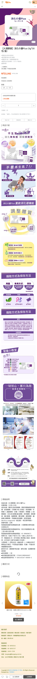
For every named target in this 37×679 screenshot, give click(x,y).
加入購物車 (16, 677)
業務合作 (9, 635)
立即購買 (29, 677)
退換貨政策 (10, 633)
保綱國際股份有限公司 (19, 635)
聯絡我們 (3, 635)
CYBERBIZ (11, 672)
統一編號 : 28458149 (7, 638)
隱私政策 (16, 633)
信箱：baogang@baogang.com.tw (11, 654)
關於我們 (28, 633)
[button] (34, 603)
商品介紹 (7, 120)
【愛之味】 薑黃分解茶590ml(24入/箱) (18, 610)
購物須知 (3, 633)
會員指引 (22, 633)
